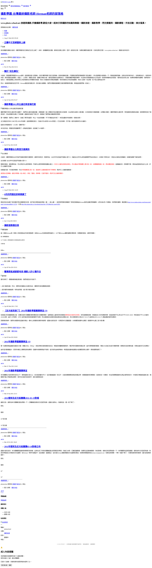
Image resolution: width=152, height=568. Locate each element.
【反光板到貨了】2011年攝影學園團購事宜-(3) (25, 311)
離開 (10, 565)
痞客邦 (14, 57)
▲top (2, 64)
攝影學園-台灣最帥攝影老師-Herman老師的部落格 (32, 13)
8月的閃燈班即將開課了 (15, 194)
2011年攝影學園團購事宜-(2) (17, 341)
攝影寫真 (15, 27)
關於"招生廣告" (11, 71)
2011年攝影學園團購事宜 (15, 370)
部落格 (6, 33)
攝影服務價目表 (11, 225)
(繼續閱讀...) (4, 54)
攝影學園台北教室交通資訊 (17, 149)
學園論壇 (3, 500)
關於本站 (14, 61)
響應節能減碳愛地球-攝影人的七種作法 (22, 271)
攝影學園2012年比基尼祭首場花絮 (20, 104)
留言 (18, 57)
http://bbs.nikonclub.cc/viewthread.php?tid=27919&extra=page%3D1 (40, 204)
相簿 (5, 31)
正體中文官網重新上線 (14, 42)
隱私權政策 (86, 544)
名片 (5, 35)
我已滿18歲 (4, 565)
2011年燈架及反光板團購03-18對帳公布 (22, 446)
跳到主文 (3, 18)
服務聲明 (92, 544)
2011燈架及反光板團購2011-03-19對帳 (21, 398)
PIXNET (63, 544)
